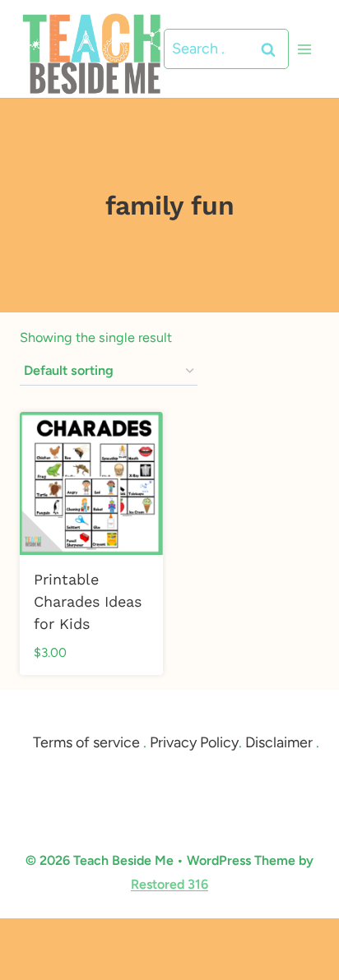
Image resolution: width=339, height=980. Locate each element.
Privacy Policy (194, 742)
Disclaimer (279, 742)
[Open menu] (304, 49)
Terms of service (86, 742)
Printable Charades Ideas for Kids (88, 601)
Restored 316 (169, 884)
